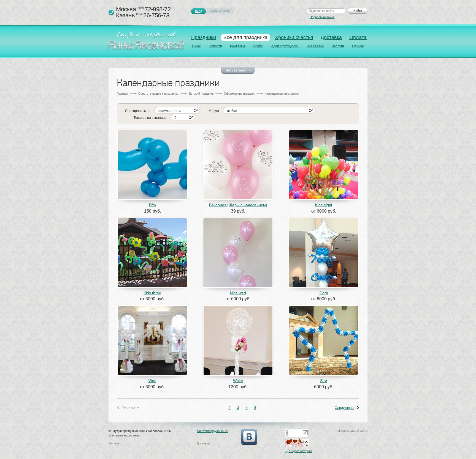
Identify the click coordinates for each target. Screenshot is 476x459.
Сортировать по (137, 111)
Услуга (214, 111)
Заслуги (338, 46)
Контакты (237, 46)
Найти (357, 10)
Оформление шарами (239, 93)
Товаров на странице (150, 118)
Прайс (258, 46)
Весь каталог (236, 70)
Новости (215, 46)
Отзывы (358, 46)
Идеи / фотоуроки (285, 46)
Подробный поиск (322, 17)
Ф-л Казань (315, 46)
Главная (122, 93)
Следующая (344, 408)
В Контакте (249, 437)
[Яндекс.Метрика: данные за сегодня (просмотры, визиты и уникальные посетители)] (298, 451)
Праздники (203, 37)
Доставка (331, 37)
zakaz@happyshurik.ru (212, 431)
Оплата (358, 37)
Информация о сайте (352, 430)
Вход (198, 11)
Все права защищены (124, 435)
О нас (196, 46)
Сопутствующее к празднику (158, 93)
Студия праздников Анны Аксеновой (147, 42)
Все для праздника (245, 37)
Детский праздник (201, 93)
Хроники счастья (294, 37)
